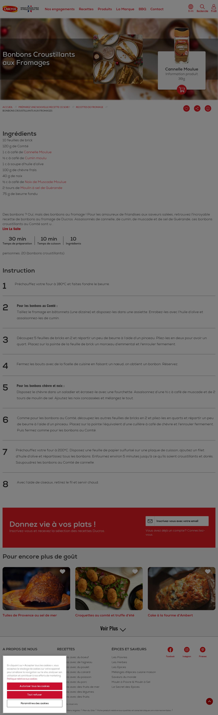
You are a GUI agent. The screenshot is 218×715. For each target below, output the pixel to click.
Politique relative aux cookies (22, 679)
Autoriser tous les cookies (35, 686)
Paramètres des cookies (35, 703)
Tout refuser (34, 694)
